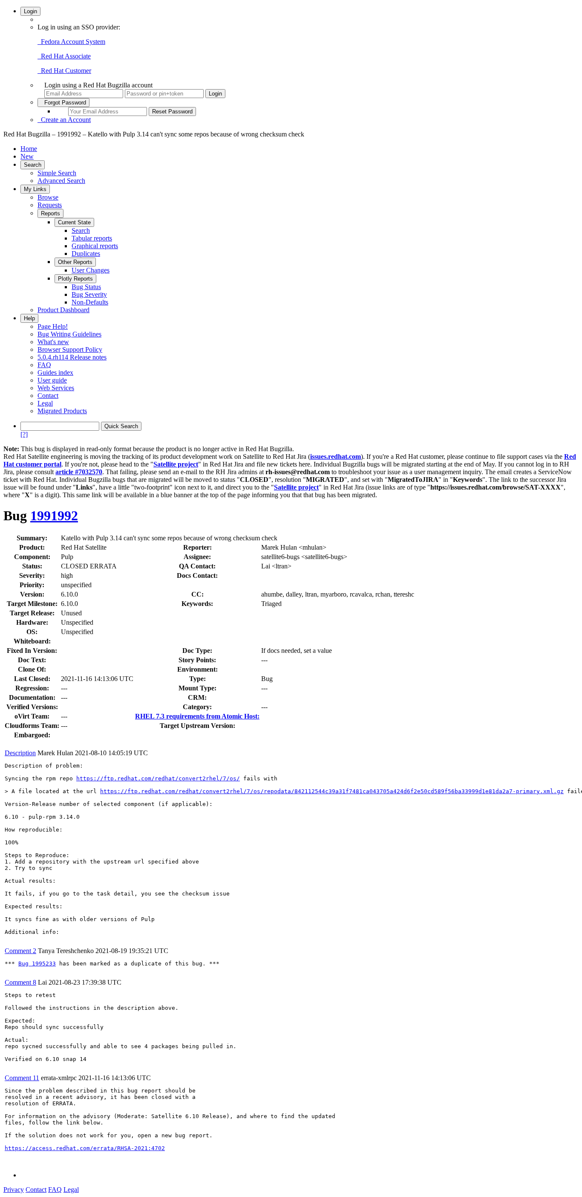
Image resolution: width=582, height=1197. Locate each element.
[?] (24, 434)
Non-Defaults (90, 302)
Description (20, 752)
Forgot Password (63, 102)
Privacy (13, 1189)
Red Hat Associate (64, 56)
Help (29, 318)
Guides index (55, 372)
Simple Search (56, 173)
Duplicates (86, 253)
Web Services (55, 387)
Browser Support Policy (69, 349)
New (27, 156)
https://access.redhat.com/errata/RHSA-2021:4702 (85, 1148)
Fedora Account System (71, 41)
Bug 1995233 (37, 963)
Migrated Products (62, 410)
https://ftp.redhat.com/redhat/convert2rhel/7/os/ (158, 778)
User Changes (90, 270)
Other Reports (75, 262)
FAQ (44, 364)
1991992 (54, 515)
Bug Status (86, 286)
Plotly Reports (75, 278)
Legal (45, 403)
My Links (35, 189)
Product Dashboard (63, 309)
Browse (47, 197)
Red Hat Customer (64, 70)
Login (30, 11)
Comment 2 (20, 950)
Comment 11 (22, 1077)
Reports (50, 213)
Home (28, 148)
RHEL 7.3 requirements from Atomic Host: (197, 716)
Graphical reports (95, 245)
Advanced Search (61, 180)
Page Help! (52, 326)
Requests (49, 205)
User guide (52, 380)
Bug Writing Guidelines (69, 334)
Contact (47, 395)
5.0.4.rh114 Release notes (72, 357)
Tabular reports (92, 238)
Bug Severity (89, 294)
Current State (74, 222)
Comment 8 (20, 982)
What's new (53, 341)
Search (32, 165)
